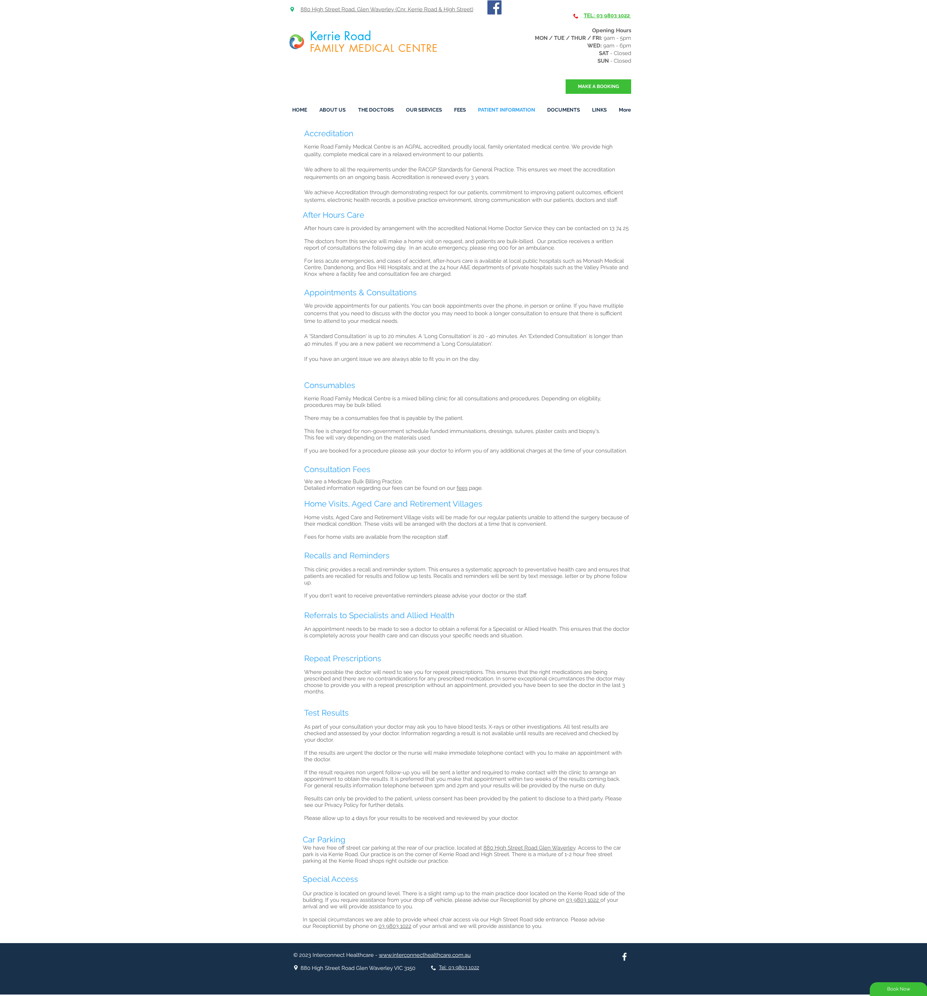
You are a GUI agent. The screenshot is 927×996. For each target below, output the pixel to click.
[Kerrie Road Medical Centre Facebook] (624, 956)
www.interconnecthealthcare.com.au (425, 955)
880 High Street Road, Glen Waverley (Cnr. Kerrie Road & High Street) (387, 9)
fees (462, 488)
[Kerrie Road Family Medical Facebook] (494, 7)
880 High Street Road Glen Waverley (529, 848)
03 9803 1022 (583, 900)
